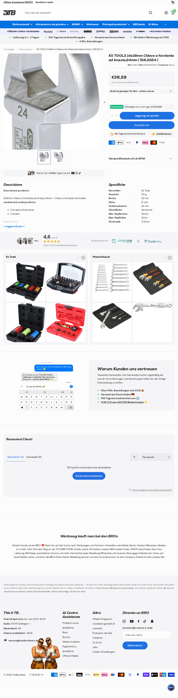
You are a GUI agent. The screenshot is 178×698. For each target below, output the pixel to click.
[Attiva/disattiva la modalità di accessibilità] (173, 2)
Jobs (95, 647)
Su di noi (96, 642)
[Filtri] (134, 457)
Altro (96, 612)
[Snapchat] (152, 621)
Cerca (150, 12)
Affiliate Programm (102, 619)
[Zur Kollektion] (83, 257)
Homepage (8, 49)
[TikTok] (80, 173)
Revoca (66, 637)
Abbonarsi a (135, 645)
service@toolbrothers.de (23, 640)
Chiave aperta (25, 49)
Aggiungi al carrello (147, 115)
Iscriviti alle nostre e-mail (137, 627)
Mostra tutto (22, 24)
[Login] (166, 13)
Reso (64, 632)
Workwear (92, 24)
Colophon (97, 637)
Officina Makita (70, 655)
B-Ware (153, 24)
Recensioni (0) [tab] (15, 457)
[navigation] (44, 157)
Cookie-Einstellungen (103, 651)
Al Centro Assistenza (71, 614)
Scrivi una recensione (89, 475)
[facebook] (138, 621)
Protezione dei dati (102, 633)
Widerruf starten (71, 641)
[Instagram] (76, 173)
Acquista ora (141, 125)
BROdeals (139, 24)
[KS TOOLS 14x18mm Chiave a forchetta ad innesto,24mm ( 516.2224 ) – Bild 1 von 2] (51, 101)
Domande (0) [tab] (33, 457)
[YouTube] (73, 173)
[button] (117, 113)
